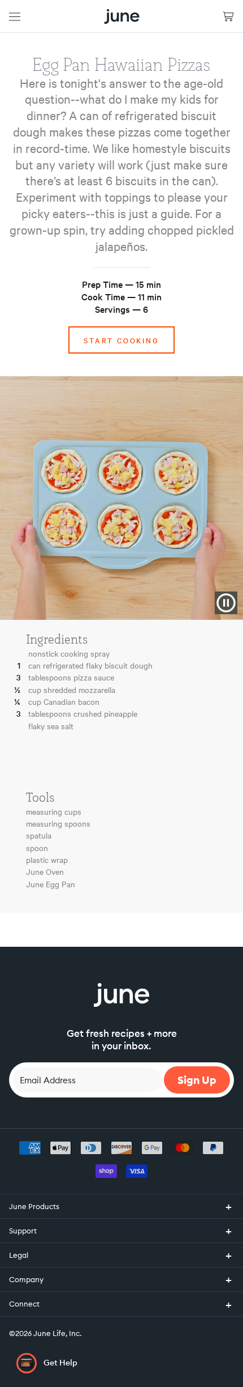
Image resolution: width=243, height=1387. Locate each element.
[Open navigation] (14, 16)
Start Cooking (121, 340)
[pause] (226, 603)
